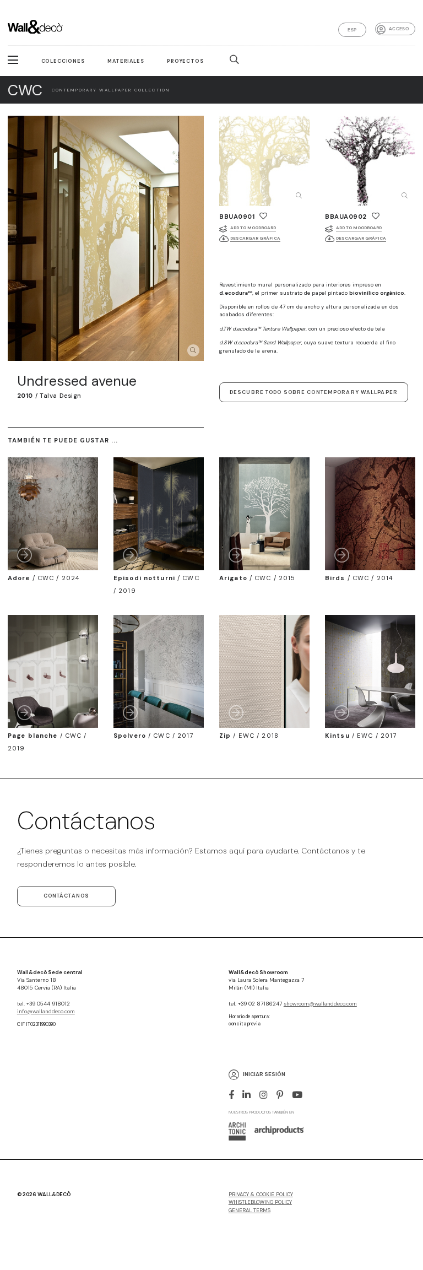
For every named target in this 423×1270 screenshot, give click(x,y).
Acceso (399, 28)
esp (352, 29)
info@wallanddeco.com (46, 1011)
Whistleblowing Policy (260, 1202)
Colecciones (63, 61)
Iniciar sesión (264, 1074)
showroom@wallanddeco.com (320, 1004)
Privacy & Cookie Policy (261, 1194)
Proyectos (185, 61)
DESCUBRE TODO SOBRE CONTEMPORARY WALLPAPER (314, 392)
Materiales (125, 61)
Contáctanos (66, 896)
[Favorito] (263, 216)
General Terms (249, 1210)
